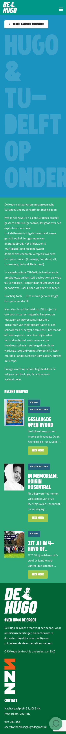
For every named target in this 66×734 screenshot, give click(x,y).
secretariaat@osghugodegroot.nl (25, 727)
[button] (60, 9)
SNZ (52, 652)
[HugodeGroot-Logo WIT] (10, 7)
